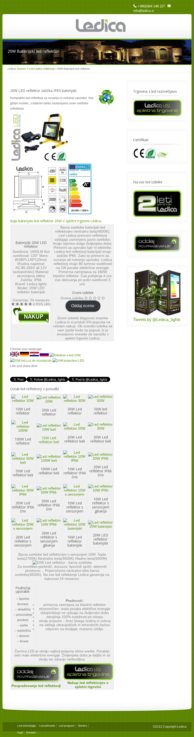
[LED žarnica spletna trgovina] (157, 114)
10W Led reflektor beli (49, 439)
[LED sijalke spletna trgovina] (88, 679)
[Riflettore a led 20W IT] (65, 355)
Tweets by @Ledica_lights (156, 319)
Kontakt (31, 732)
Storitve (82, 725)
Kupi (20, 732)
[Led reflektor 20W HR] (34, 355)
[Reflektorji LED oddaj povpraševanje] (36, 682)
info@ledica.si (143, 11)
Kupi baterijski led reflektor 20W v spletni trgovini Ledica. (56, 220)
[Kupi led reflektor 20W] (31, 315)
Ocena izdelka (72, 298)
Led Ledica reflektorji (41, 68)
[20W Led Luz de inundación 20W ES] (31, 360)
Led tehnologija (26, 725)
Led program (66, 725)
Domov (21, 68)
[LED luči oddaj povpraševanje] (157, 251)
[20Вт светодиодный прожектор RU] (44, 355)
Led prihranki (47, 725)
